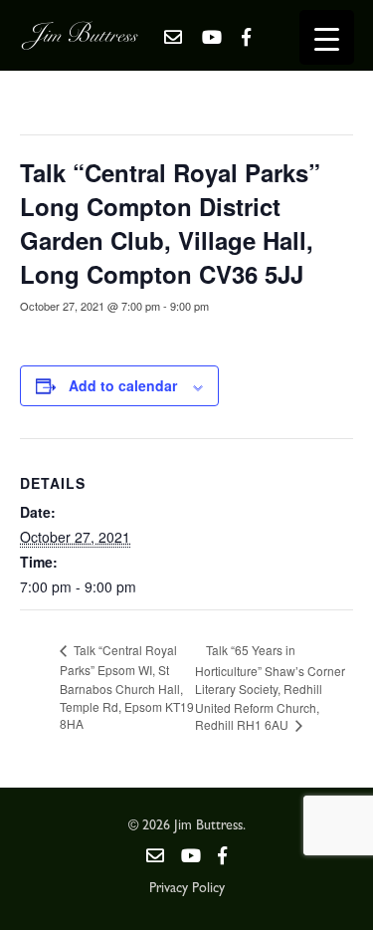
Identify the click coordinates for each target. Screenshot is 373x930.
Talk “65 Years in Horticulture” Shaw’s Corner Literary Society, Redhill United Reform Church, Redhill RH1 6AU (270, 687)
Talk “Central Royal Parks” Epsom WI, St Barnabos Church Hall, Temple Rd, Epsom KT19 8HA (127, 686)
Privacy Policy (187, 889)
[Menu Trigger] (326, 37)
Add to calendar (123, 385)
